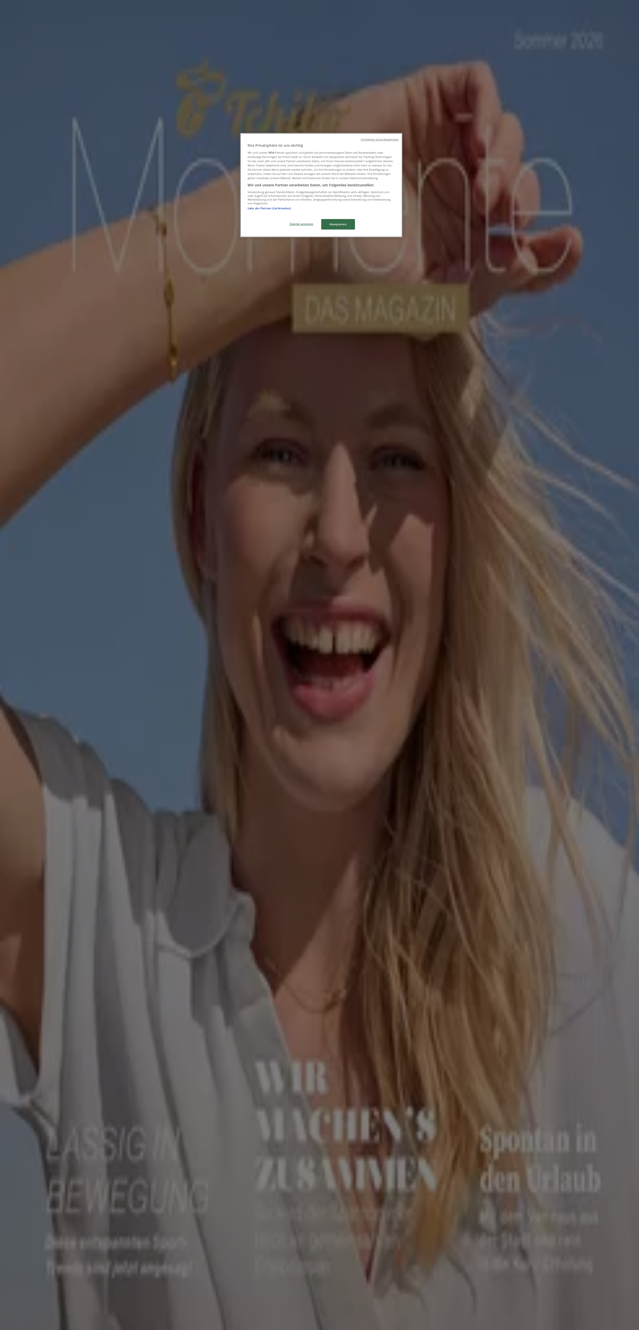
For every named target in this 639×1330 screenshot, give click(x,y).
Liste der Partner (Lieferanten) (269, 208)
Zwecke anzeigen (302, 224)
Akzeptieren (337, 224)
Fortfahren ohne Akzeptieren (380, 139)
